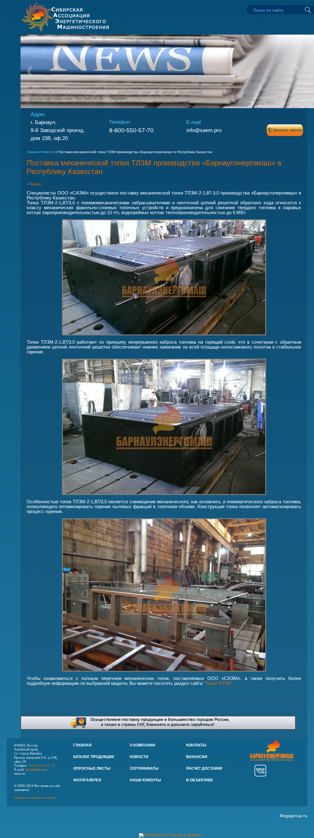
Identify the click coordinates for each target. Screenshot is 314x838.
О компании (142, 745)
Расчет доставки (204, 768)
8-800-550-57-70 (131, 130)
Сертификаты (144, 768)
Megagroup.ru (293, 815)
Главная (33, 152)
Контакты (196, 745)
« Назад (34, 184)
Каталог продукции (93, 757)
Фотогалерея (87, 780)
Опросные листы (91, 768)
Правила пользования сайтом (35, 797)
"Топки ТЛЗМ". (219, 683)
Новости (48, 152)
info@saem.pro (203, 130)
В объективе (199, 780)
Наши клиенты (145, 780)
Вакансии (196, 757)
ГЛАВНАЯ (82, 745)
